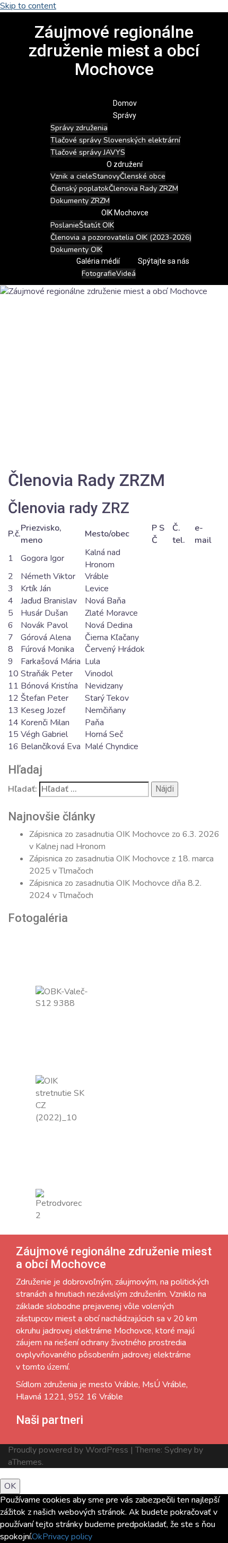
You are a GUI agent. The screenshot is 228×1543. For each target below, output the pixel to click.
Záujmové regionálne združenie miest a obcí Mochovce (114, 50)
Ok (37, 1536)
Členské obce (142, 176)
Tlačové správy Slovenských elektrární (115, 140)
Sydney (178, 1450)
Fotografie (99, 274)
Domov (125, 103)
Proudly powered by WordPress (68, 1450)
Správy (124, 115)
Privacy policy (67, 1536)
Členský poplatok (79, 188)
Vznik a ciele (71, 176)
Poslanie (64, 225)
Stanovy (106, 176)
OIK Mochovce (124, 212)
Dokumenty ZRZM (80, 201)
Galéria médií (98, 261)
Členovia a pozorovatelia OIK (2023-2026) (120, 237)
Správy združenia (79, 128)
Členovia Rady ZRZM (143, 188)
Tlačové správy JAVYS (87, 152)
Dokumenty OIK (76, 250)
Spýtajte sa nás (163, 261)
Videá (126, 274)
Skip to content (28, 6)
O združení (125, 164)
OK (10, 1486)
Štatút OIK (96, 225)
